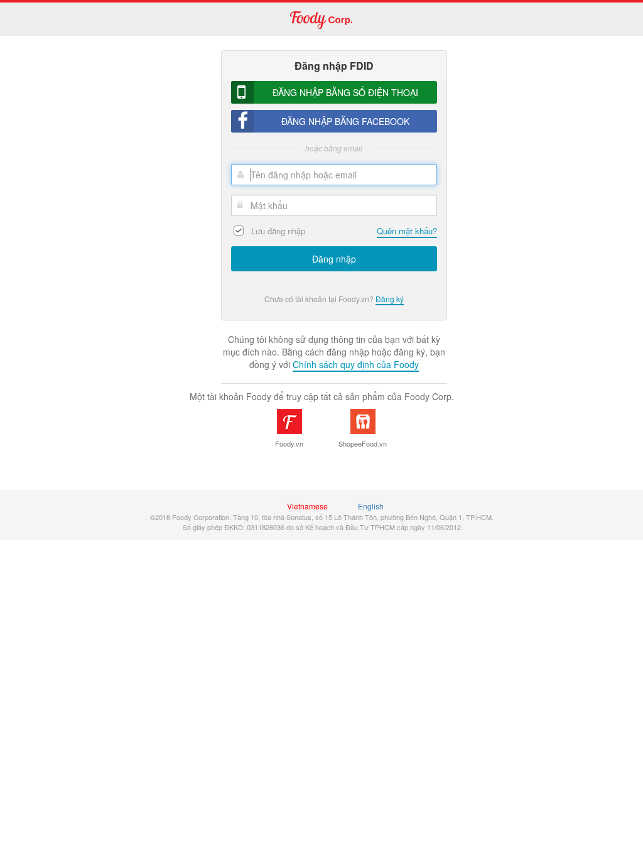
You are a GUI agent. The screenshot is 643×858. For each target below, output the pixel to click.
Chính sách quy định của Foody (356, 364)
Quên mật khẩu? (407, 231)
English (371, 506)
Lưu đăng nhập (278, 231)
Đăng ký (390, 298)
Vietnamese (307, 506)
